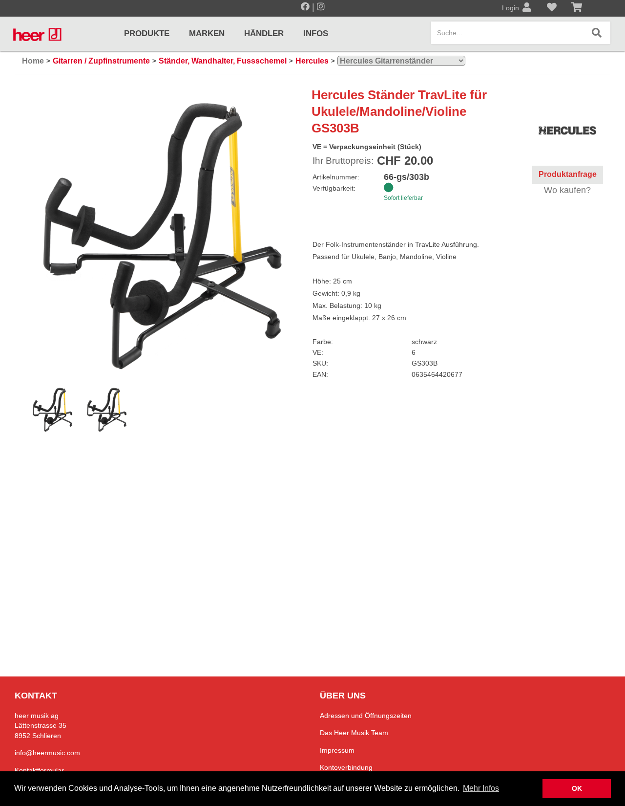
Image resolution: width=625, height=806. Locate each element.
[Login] (526, 8)
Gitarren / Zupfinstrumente (101, 61)
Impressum (337, 750)
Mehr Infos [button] (481, 788)
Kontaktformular (39, 770)
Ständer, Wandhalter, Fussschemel (223, 61)
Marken (207, 33)
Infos (315, 33)
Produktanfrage (568, 174)
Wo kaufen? (567, 190)
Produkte (146, 33)
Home (33, 61)
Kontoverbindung (346, 767)
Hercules (312, 61)
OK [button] (577, 788)
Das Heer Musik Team (354, 733)
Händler (264, 33)
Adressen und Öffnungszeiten (366, 715)
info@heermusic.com (47, 753)
